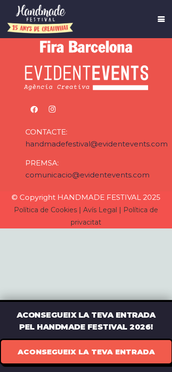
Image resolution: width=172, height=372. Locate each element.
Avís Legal (100, 210)
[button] (161, 19)
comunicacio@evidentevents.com (87, 174)
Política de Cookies (45, 210)
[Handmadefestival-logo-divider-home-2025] (40, 19)
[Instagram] (52, 110)
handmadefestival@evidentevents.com (96, 143)
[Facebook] (34, 110)
